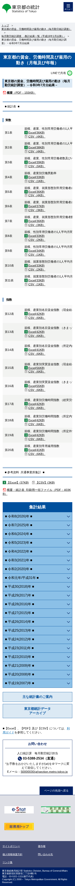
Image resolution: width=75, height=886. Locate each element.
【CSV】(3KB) (45, 482)
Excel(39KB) (36, 162)
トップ (5, 25)
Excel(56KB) (36, 368)
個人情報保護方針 (12, 854)
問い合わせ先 (45, 854)
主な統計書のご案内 (37, 696)
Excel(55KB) (36, 386)
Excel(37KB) (36, 206)
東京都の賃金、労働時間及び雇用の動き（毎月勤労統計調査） (36, 29)
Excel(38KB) (36, 147)
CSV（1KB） (36, 181)
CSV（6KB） (36, 317)
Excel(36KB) (36, 132)
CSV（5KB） (36, 166)
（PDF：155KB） (21, 92)
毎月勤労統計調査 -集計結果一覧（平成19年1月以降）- (33, 36)
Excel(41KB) (36, 349)
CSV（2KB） (36, 239)
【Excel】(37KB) (18, 482)
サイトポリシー (11, 846)
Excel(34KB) (36, 250)
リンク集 (7, 862)
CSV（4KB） (36, 136)
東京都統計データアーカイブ (37, 711)
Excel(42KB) (36, 313)
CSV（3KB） (36, 210)
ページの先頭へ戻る (56, 790)
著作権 (41, 846)
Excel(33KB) (36, 177)
